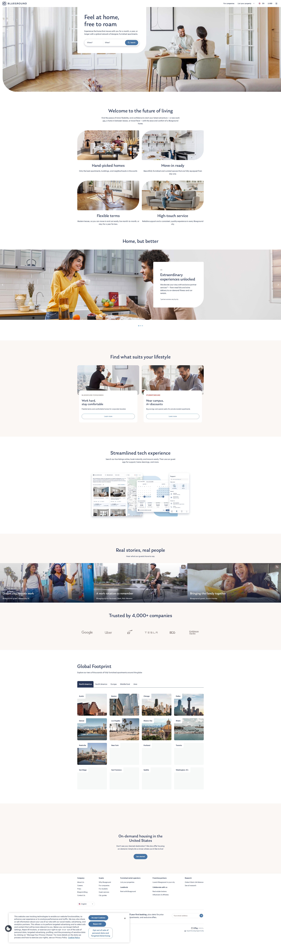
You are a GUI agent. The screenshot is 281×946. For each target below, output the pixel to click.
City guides (103, 895)
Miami (178, 721)
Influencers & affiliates (161, 895)
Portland (147, 745)
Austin (81, 696)
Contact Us (81, 895)
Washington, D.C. (182, 770)
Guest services (104, 892)
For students (103, 889)
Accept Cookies (98, 917)
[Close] (124, 918)
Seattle (146, 770)
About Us (80, 882)
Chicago (147, 696)
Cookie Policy (74, 937)
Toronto (179, 745)
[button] (8, 928)
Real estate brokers (160, 891)
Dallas (178, 696)
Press (79, 889)
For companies (228, 3)
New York (115, 745)
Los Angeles (115, 721)
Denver (81, 721)
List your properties (127, 882)
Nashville (82, 745)
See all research (190, 885)
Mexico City (148, 721)
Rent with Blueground (128, 891)
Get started (140, 856)
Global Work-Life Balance (194, 882)
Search (132, 42)
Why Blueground (105, 882)
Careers (80, 885)
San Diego (82, 770)
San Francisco (116, 770)
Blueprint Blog (82, 892)
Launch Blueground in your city (164, 882)
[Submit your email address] (201, 915)
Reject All (97, 924)
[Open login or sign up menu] (276, 3)
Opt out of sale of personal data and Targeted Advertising (100, 933)
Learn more (108, 416)
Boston (114, 696)
